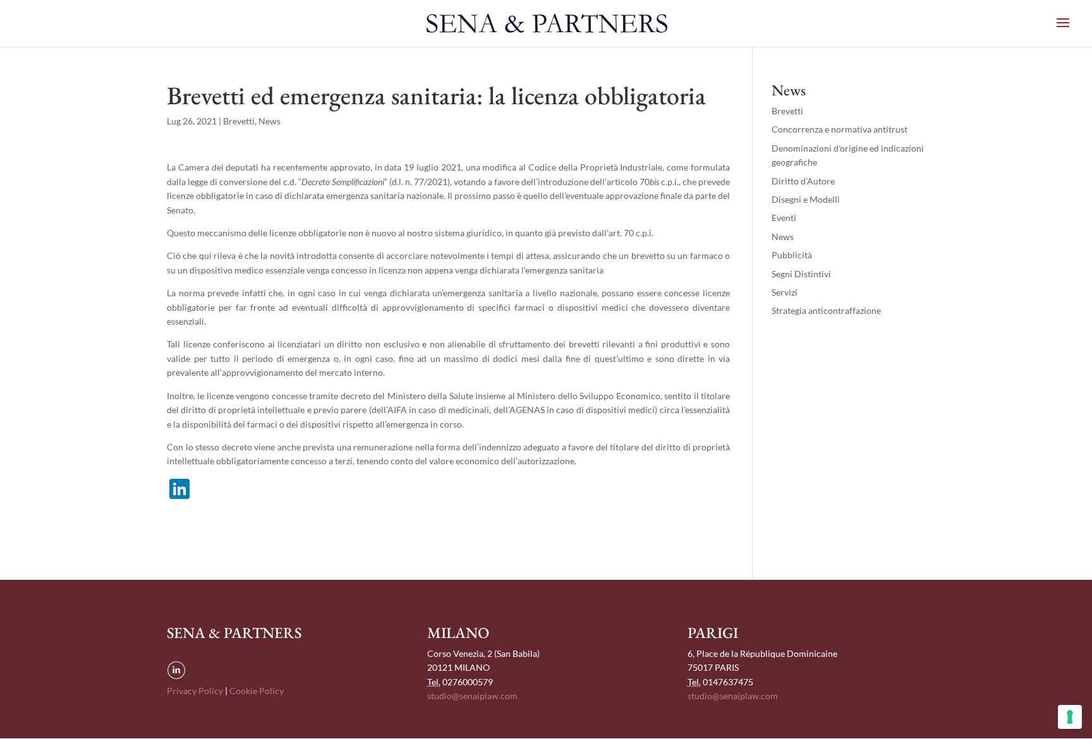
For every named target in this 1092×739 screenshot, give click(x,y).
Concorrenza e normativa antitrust (839, 129)
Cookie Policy (256, 690)
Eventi (784, 217)
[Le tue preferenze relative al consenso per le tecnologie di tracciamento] (1070, 717)
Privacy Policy (195, 690)
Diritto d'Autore (803, 181)
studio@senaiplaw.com (472, 695)
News (269, 121)
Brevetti (239, 121)
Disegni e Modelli (806, 199)
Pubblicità (792, 254)
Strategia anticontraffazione (826, 310)
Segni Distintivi (801, 273)
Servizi (785, 292)
